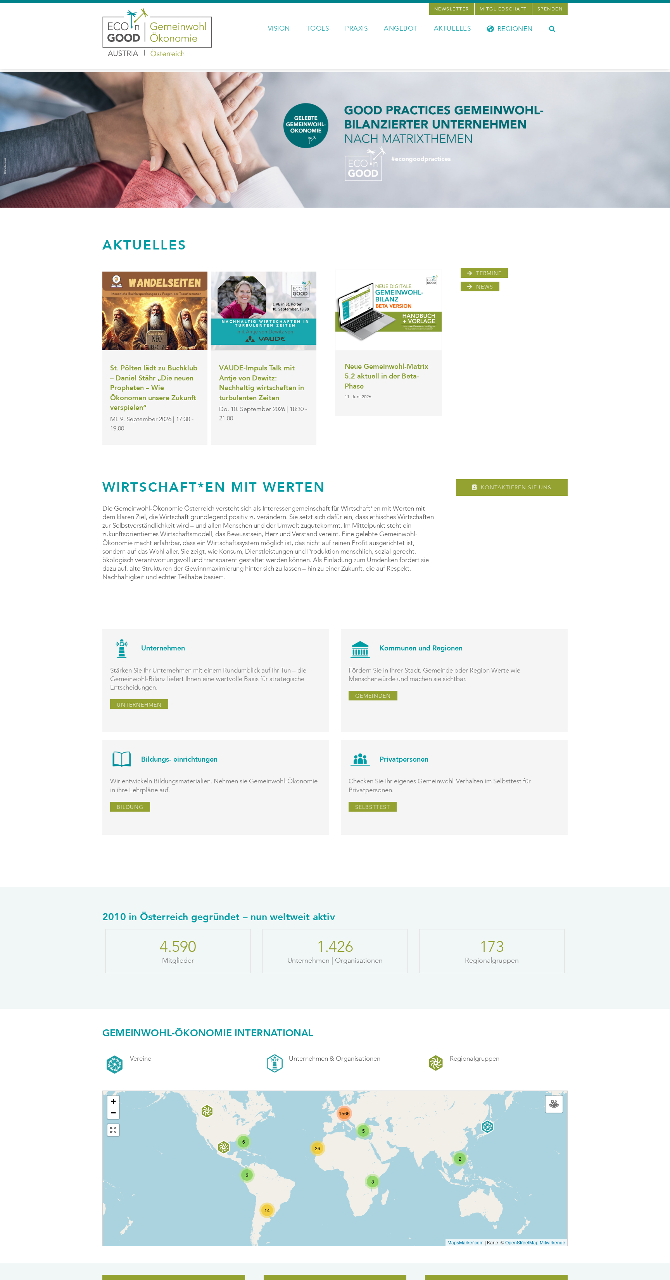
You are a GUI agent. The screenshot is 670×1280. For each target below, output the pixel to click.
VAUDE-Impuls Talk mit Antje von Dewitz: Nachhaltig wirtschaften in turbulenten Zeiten (261, 383)
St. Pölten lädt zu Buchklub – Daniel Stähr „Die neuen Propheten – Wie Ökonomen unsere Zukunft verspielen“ (153, 388)
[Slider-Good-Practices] (335, 75)
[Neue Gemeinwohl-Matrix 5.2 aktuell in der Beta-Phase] (388, 309)
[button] (552, 28)
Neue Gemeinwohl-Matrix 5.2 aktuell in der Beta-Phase (386, 376)
